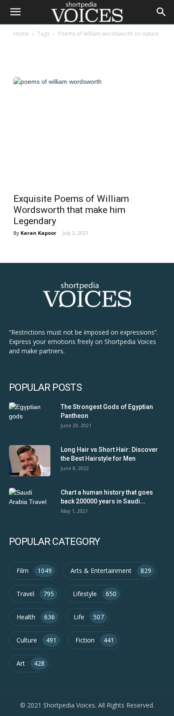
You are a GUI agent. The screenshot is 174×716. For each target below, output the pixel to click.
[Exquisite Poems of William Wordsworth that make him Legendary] (87, 132)
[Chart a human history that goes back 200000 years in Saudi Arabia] (29, 503)
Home (21, 33)
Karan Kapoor (38, 232)
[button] (161, 12)
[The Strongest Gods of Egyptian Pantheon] (29, 418)
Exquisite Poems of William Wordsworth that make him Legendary (71, 209)
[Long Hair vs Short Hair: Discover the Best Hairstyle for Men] (29, 460)
